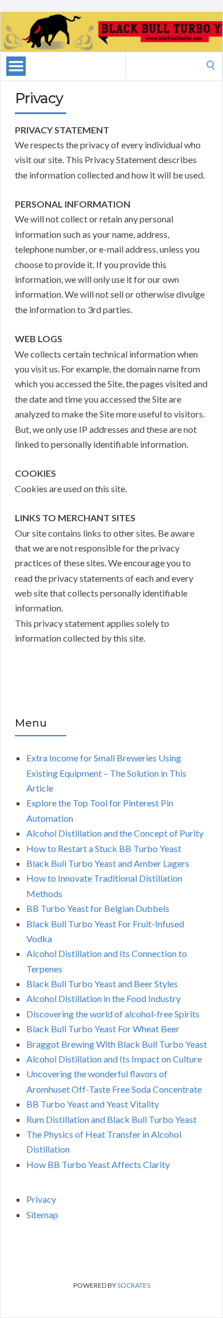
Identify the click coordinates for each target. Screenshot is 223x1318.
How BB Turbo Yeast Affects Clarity (98, 1164)
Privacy (41, 1199)
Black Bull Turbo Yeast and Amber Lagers (107, 863)
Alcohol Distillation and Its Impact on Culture (114, 1058)
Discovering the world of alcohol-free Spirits (113, 1013)
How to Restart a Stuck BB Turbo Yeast (103, 848)
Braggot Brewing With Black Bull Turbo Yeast (116, 1044)
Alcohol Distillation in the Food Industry (103, 998)
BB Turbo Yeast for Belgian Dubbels (97, 908)
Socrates (133, 1285)
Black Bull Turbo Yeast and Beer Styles (102, 983)
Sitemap (42, 1214)
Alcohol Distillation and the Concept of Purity (115, 833)
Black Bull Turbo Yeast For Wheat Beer (103, 1028)
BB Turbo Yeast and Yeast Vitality (92, 1103)
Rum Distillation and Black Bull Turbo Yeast (111, 1119)
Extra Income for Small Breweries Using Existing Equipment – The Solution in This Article (106, 772)
